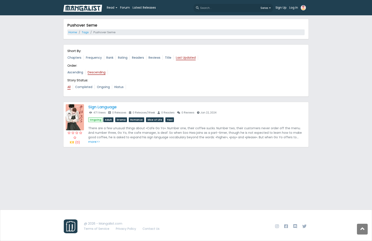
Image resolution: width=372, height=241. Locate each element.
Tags (85, 32)
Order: (72, 65)
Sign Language (102, 107)
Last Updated (186, 57)
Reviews (154, 57)
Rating (122, 57)
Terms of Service (96, 229)
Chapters (74, 57)
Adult (108, 119)
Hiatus (119, 87)
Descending (96, 72)
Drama (121, 119)
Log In (293, 7)
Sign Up (281, 7)
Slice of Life (154, 119)
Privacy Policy (126, 229)
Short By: (74, 51)
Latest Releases (144, 7)
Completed (83, 87)
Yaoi (169, 119)
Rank (109, 57)
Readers (138, 57)
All (69, 87)
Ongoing (103, 87)
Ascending (75, 72)
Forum (125, 7)
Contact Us (151, 229)
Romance (136, 119)
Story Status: (77, 80)
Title (168, 57)
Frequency (94, 57)
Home (72, 32)
